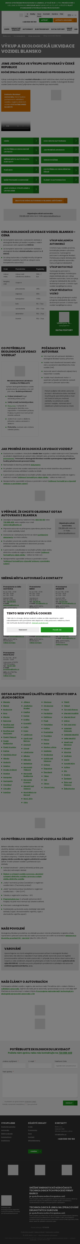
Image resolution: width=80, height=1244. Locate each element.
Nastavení (23, 630)
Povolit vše (57, 630)
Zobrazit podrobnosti (40, 623)
